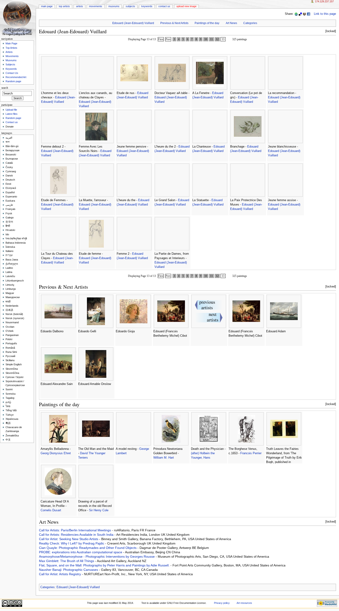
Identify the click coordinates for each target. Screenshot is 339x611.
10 (206, 39)
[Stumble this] (296, 13)
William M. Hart (163, 457)
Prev (168, 39)
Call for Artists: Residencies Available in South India (76, 534)
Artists (79, 6)
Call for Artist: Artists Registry (60, 574)
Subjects (130, 6)
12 (217, 39)
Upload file (11, 109)
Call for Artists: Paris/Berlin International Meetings (75, 530)
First (160, 39)
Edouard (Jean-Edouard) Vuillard (133, 23)
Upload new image (186, 6)
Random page (13, 81)
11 (211, 39)
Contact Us (164, 6)
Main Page (47, 6)
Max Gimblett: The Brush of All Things (67, 561)
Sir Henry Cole (98, 510)
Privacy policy (222, 603)
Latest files (12, 113)
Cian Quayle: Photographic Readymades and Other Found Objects (88, 548)
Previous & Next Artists (174, 23)
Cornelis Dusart (51, 510)
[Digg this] (304, 13)
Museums (113, 6)
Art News (231, 23)
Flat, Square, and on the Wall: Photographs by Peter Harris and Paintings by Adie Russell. (104, 565)
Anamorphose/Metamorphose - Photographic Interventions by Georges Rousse (97, 556)
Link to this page (325, 13)
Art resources (244, 603)
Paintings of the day (207, 23)
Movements (95, 6)
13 (223, 39)
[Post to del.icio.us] (300, 13)
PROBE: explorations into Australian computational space (81, 552)
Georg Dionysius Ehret (56, 453)
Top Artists (64, 6)
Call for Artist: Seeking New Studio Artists (69, 539)
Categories (250, 23)
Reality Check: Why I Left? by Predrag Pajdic (72, 543)
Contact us (12, 122)
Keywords (146, 6)
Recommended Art (16, 77)
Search (4, 87)
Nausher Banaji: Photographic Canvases (69, 570)
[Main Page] (18, 18)
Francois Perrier (251, 453)
